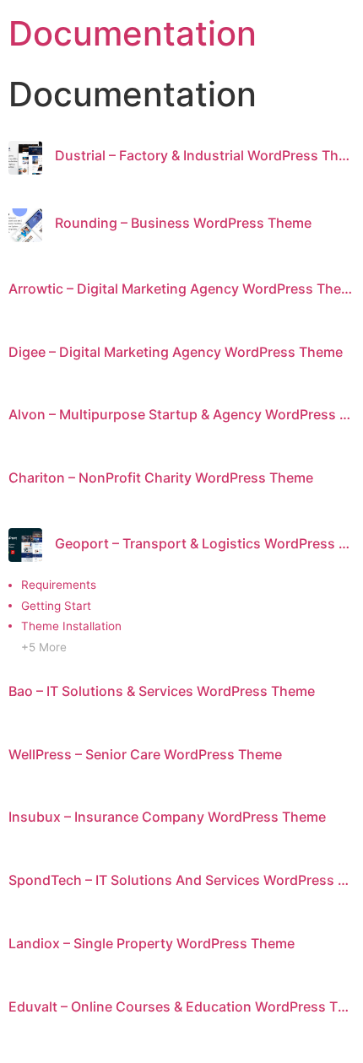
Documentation (132, 33)
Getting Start (56, 605)
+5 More (44, 647)
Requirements (58, 584)
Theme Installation (71, 626)
